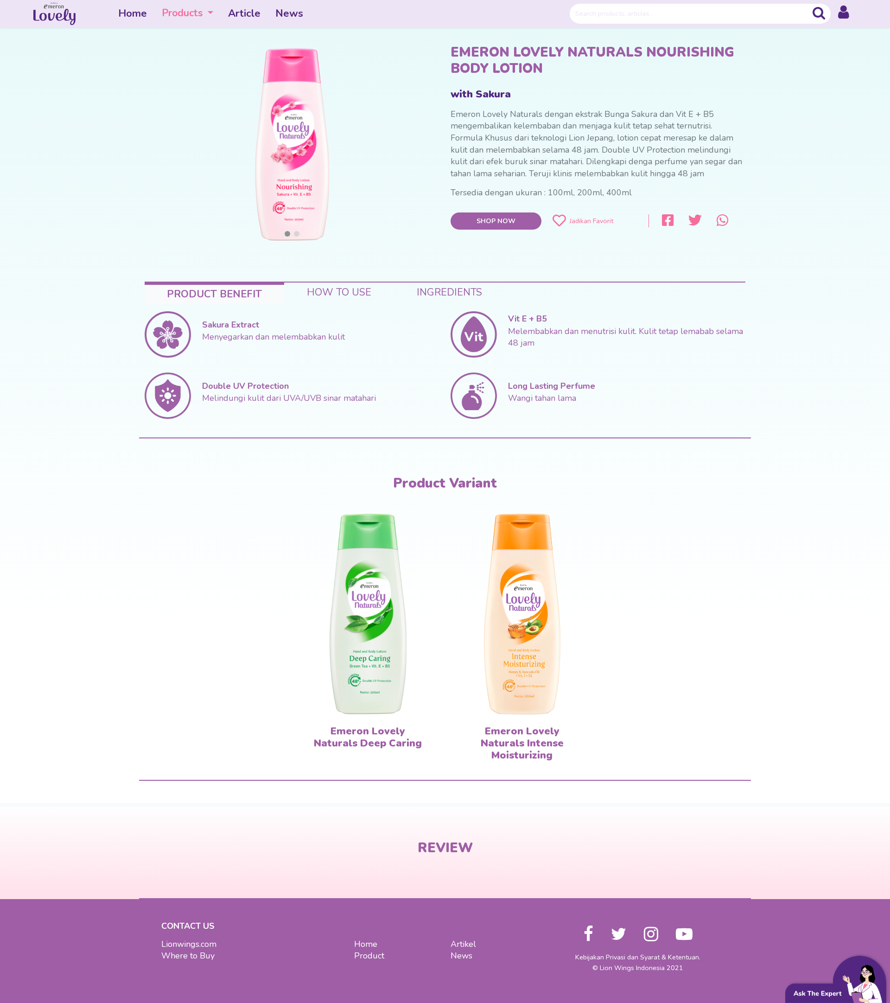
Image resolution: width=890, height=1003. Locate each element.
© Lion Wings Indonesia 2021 (637, 967)
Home (132, 13)
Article (244, 13)
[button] (844, 13)
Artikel (463, 944)
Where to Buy (188, 955)
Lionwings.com (188, 944)
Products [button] (183, 12)
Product (369, 955)
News (289, 13)
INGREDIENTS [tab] (449, 292)
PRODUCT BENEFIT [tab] (214, 294)
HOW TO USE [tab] (339, 292)
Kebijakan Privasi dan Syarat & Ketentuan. (637, 957)
